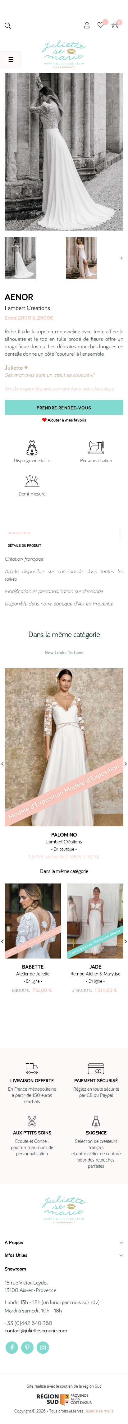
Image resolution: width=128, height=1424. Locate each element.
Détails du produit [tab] (24, 545)
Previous (6, 258)
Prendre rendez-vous (64, 408)
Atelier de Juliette (32, 973)
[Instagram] (43, 1347)
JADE (95, 967)
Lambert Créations (27, 308)
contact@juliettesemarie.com (36, 1330)
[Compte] (87, 26)
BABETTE (32, 967)
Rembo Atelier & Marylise (95, 973)
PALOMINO (64, 835)
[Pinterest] (27, 1347)
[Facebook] (12, 1347)
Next (122, 258)
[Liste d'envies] (105, 25)
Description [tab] (19, 533)
